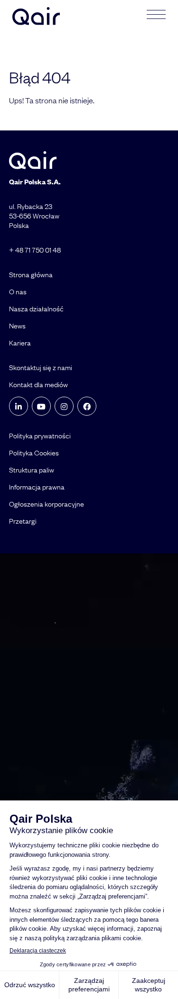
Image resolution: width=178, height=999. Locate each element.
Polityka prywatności (40, 435)
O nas (18, 291)
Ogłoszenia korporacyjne (46, 504)
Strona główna (31, 274)
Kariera (20, 342)
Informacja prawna (37, 486)
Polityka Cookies (34, 452)
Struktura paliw (31, 469)
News (17, 325)
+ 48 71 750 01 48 (35, 249)
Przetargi (23, 521)
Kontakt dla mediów (38, 384)
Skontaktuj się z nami (40, 367)
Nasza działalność (36, 308)
